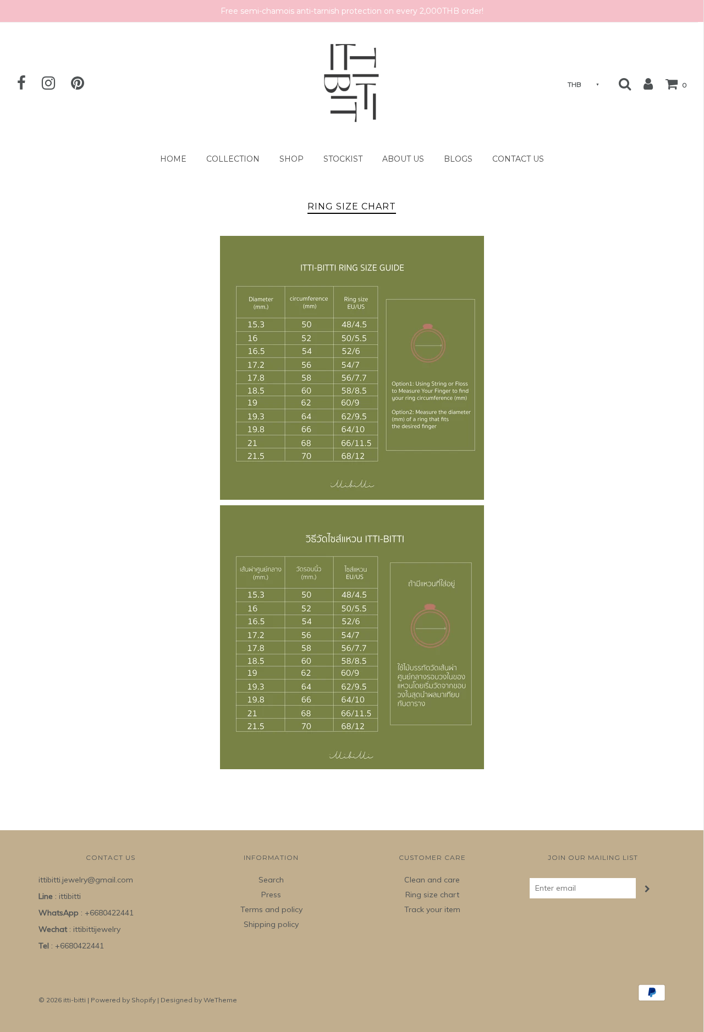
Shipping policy (271, 924)
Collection (233, 159)
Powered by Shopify (123, 1000)
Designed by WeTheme (199, 1000)
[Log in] (642, 83)
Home (173, 159)
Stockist (342, 159)
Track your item (432, 909)
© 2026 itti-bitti (62, 1000)
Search (271, 880)
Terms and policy (271, 909)
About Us (403, 159)
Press (271, 894)
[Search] (625, 83)
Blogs (458, 159)
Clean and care (432, 880)
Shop (291, 159)
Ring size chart (432, 894)
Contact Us (518, 159)
